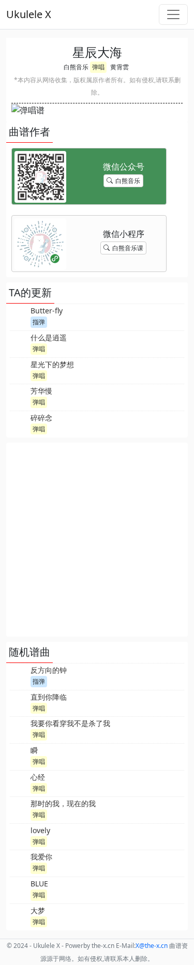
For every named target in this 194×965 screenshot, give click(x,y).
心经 (38, 777)
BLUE (39, 883)
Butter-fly (47, 310)
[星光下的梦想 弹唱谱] (19, 369)
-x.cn (152, 945)
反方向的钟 (49, 670)
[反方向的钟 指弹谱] (19, 675)
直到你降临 (49, 697)
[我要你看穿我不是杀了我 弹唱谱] (19, 728)
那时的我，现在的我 (63, 803)
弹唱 (98, 67)
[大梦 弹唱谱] (19, 916)
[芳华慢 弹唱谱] (19, 396)
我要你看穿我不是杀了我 (70, 723)
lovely (40, 830)
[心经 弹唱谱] (19, 782)
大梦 (38, 910)
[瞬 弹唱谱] (19, 755)
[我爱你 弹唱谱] (19, 862)
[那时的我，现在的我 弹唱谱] (19, 809)
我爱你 (41, 857)
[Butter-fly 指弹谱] (19, 316)
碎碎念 (41, 418)
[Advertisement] (97, 540)
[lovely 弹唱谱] (19, 835)
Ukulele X (28, 14)
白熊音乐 (76, 67)
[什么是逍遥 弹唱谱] (19, 343)
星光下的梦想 (52, 364)
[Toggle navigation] (173, 14)
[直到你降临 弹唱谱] (19, 702)
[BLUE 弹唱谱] (19, 889)
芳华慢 (41, 391)
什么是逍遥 (49, 337)
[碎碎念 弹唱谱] (19, 423)
